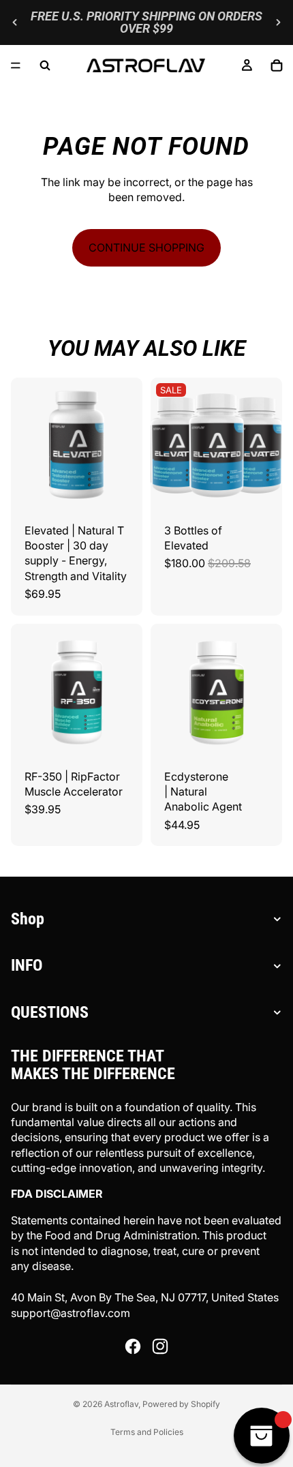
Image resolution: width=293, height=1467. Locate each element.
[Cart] (277, 65)
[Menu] (15, 65)
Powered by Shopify (181, 1404)
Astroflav (121, 1404)
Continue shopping (146, 247)
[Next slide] (278, 22)
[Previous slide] (15, 22)
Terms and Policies (146, 1432)
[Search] (45, 65)
